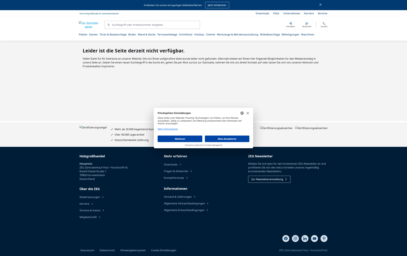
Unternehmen (291, 13)
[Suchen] (108, 25)
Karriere (309, 13)
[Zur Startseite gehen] (88, 25)
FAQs (276, 13)
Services (323, 13)
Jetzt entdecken (217, 5)
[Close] (320, 5)
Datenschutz (107, 250)
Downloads (262, 13)
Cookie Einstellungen (163, 250)
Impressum (87, 250)
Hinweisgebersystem (133, 250)
